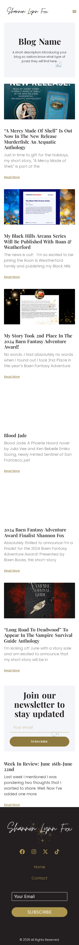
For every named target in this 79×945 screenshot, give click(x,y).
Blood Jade (15, 435)
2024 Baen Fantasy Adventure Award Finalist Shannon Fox (35, 532)
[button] (74, 11)
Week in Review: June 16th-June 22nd (38, 766)
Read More (12, 177)
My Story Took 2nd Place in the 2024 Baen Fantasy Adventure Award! (38, 341)
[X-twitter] (45, 852)
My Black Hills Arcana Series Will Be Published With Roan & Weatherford (37, 241)
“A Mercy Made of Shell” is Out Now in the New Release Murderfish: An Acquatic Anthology (38, 138)
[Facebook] (22, 852)
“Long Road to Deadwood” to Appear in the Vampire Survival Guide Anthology (38, 635)
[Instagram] (33, 852)
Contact (39, 878)
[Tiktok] (57, 852)
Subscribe (39, 912)
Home (39, 867)
